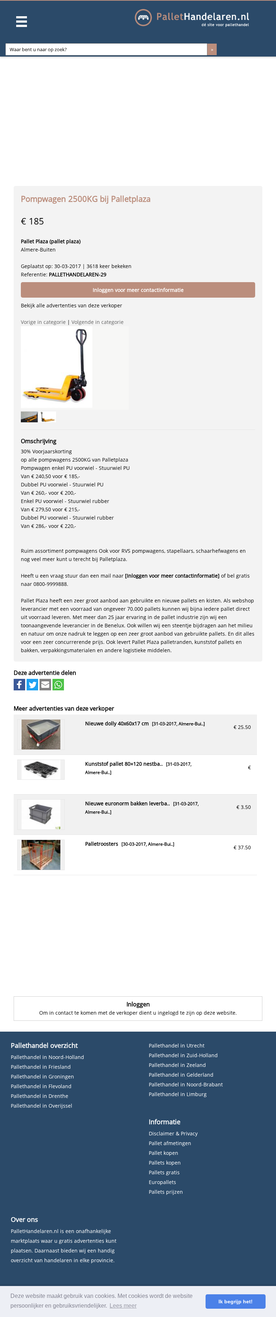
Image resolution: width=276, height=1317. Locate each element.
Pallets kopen (165, 1162)
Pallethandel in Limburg (178, 1094)
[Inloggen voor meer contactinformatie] (172, 575)
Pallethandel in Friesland (41, 1066)
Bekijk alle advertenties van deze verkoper (71, 305)
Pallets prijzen (166, 1191)
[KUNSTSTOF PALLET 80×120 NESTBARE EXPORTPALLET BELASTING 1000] (41, 777)
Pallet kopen (163, 1152)
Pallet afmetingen (170, 1143)
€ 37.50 (242, 847)
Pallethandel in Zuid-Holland (183, 1055)
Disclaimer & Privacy (173, 1133)
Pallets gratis (164, 1172)
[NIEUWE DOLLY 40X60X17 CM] (41, 747)
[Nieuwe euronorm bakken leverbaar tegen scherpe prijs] (41, 827)
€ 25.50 (242, 727)
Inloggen (138, 1004)
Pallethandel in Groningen (42, 1076)
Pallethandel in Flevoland (41, 1086)
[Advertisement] (141, 118)
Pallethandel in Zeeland (177, 1065)
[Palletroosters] (41, 867)
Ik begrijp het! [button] (235, 1301)
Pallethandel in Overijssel (41, 1105)
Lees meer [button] (123, 1306)
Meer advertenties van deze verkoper (64, 708)
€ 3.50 (243, 807)
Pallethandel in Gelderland (181, 1074)
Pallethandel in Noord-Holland (47, 1057)
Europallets (162, 1182)
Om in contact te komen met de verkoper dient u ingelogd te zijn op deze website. (138, 1012)
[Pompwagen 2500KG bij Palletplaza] (56, 367)
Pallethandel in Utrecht (176, 1045)
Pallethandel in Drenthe (39, 1096)
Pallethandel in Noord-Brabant (186, 1084)
